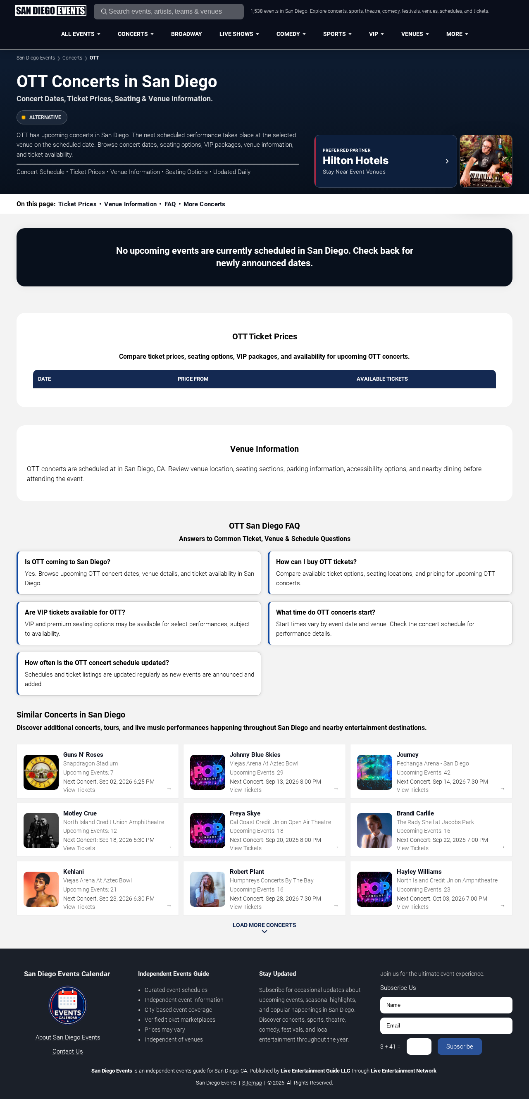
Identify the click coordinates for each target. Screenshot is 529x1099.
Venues (412, 34)
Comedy (288, 34)
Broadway (186, 34)
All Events (78, 34)
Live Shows (236, 34)
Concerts (133, 34)
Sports (334, 34)
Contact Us (67, 1051)
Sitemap (252, 1083)
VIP (373, 34)
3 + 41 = (390, 1046)
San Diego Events (36, 58)
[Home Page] (50, 11)
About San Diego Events (68, 1037)
